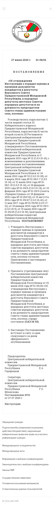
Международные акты (13, 451)
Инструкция (13, 403)
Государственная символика (16, 478)
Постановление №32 (17, 394)
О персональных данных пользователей (22, 489)
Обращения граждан (12, 422)
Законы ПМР (8, 470)
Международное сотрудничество (19, 445)
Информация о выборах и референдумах (22, 459)
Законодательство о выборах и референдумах (25, 464)
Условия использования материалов (20, 483)
